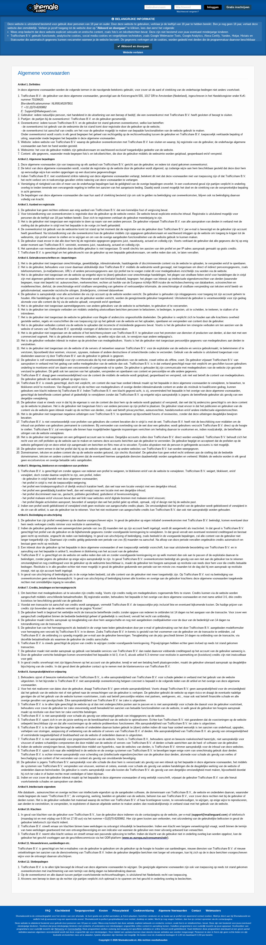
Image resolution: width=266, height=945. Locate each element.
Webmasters (213, 910)
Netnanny (59, 929)
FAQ (47, 910)
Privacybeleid (120, 910)
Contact (196, 910)
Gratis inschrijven (238, 7)
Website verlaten (133, 52)
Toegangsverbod (84, 910)
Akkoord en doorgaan (134, 46)
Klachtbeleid (62, 910)
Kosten (103, 910)
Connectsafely (74, 929)
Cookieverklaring (143, 910)
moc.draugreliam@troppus (209, 814)
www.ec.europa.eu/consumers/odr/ (145, 837)
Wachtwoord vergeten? (188, 11)
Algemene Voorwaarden (173, 910)
